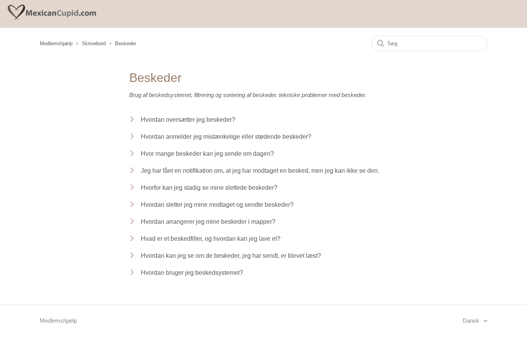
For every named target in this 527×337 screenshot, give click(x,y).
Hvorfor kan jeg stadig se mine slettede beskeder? (209, 187)
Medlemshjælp (56, 43)
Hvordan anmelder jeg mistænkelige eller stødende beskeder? (226, 136)
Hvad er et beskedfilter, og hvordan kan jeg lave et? (210, 238)
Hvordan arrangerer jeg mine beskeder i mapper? (208, 221)
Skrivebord (94, 43)
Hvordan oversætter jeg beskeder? (188, 119)
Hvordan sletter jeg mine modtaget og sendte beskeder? (217, 204)
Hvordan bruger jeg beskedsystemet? (192, 272)
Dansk (472, 320)
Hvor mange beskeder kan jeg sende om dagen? (207, 153)
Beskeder (125, 43)
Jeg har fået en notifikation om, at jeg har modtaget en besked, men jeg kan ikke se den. (260, 170)
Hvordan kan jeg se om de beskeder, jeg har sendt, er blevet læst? (231, 255)
